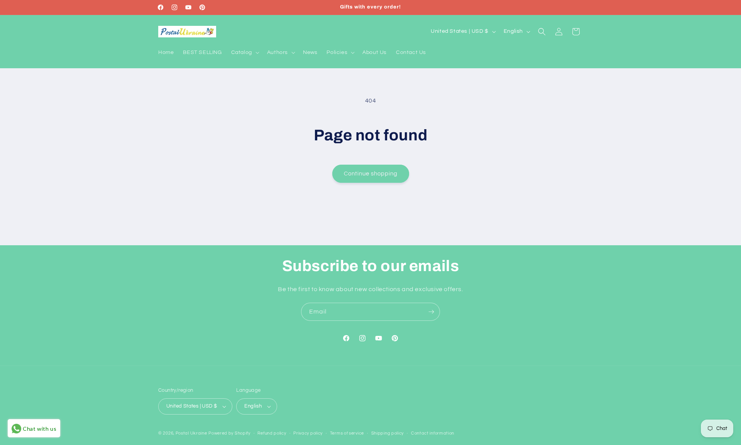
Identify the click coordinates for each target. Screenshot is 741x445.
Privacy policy (308, 433)
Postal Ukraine (191, 433)
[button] (244, 52)
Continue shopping (371, 174)
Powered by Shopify (229, 433)
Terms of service (347, 433)
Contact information (432, 433)
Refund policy (271, 433)
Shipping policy (387, 433)
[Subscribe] (431, 312)
